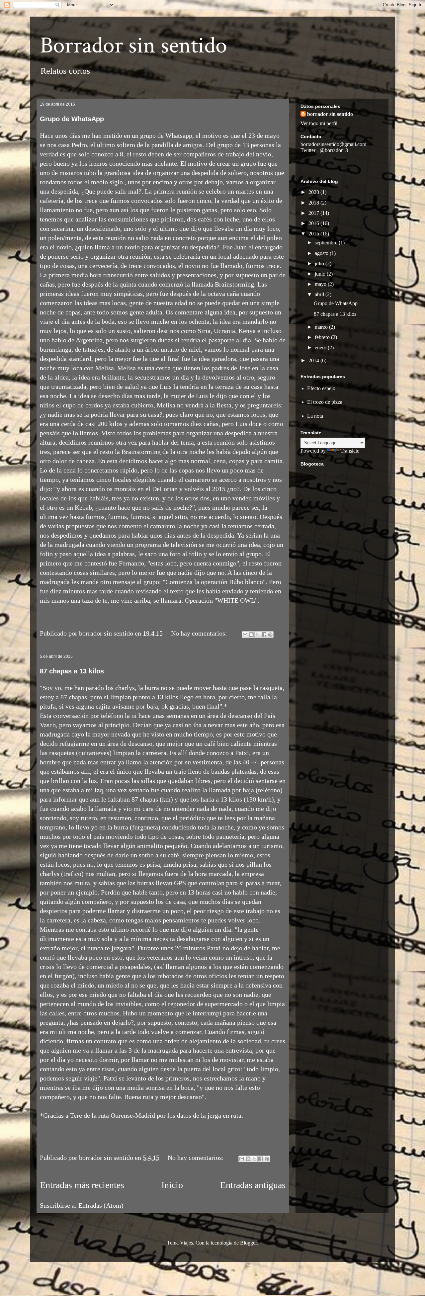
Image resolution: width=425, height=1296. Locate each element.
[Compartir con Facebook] (264, 634)
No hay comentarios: (200, 633)
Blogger (248, 1243)
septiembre (327, 242)
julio (320, 263)
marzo (322, 327)
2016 (314, 223)
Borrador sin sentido (133, 46)
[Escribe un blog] (251, 634)
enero (321, 347)
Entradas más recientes (82, 1185)
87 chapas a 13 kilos (72, 671)
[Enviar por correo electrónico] (245, 634)
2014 (314, 360)
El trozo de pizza (324, 402)
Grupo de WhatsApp (72, 119)
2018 (314, 203)
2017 (314, 213)
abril (320, 294)
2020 (314, 192)
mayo (321, 284)
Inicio (172, 1185)
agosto (322, 253)
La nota (315, 416)
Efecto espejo (321, 388)
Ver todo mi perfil (318, 123)
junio (321, 274)
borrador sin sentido (330, 114)
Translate (349, 451)
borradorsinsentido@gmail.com (333, 144)
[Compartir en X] (257, 634)
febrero (323, 337)
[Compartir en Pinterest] (270, 634)
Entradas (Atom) (101, 1205)
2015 (314, 233)
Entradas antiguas (253, 1185)
